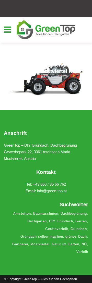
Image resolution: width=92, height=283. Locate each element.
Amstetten (22, 213)
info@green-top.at (52, 191)
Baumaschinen (45, 213)
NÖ (84, 244)
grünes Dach (76, 236)
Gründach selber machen (41, 236)
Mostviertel (40, 244)
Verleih (82, 252)
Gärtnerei (20, 244)
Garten (81, 221)
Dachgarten (37, 221)
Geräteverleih (56, 229)
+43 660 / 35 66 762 (49, 184)
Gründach (79, 229)
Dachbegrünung (74, 213)
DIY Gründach (61, 221)
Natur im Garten (65, 244)
